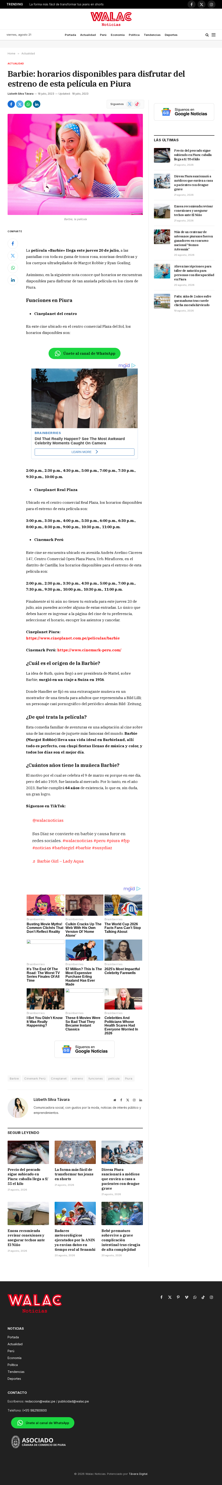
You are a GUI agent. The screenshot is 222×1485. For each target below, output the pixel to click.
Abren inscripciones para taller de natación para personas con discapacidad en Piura (194, 272)
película (114, 1078)
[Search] (207, 35)
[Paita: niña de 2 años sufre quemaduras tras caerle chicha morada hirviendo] (162, 301)
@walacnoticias (48, 820)
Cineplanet (59, 1078)
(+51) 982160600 (34, 1410)
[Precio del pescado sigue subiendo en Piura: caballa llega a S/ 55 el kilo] (28, 1152)
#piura (113, 840)
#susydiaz (102, 847)
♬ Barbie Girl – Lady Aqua (58, 861)
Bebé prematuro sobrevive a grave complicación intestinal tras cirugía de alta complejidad (120, 1240)
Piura (128, 1078)
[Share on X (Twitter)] (19, 104)
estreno (77, 1078)
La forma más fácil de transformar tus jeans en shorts (74, 1174)
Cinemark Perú (35, 1078)
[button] (84, 683)
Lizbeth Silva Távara (20, 93)
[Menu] (213, 35)
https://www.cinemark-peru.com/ (89, 650)
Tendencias (152, 35)
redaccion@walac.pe (40, 1401)
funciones (95, 1078)
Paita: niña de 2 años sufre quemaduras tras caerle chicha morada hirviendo (192, 300)
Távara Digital (138, 1473)
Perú (103, 35)
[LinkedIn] (13, 280)
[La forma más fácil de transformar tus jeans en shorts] (75, 1152)
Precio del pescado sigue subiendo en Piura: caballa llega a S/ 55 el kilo (28, 1176)
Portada (70, 35)
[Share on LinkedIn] (36, 104)
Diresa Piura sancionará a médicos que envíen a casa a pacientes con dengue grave (72, 4)
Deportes (171, 35)
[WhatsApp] (13, 268)
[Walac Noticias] (111, 19)
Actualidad (88, 35)
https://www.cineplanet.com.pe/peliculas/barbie (73, 638)
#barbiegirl (63, 847)
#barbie (83, 847)
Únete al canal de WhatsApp (89, 353)
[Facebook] (13, 243)
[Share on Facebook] (11, 104)
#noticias (41, 847)
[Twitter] (13, 256)
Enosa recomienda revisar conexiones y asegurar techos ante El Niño (26, 1238)
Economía (118, 35)
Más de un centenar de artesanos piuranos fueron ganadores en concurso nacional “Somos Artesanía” (193, 240)
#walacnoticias (77, 840)
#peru (99, 840)
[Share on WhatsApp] (28, 104)
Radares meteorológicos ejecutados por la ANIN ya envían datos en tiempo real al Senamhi (75, 1240)
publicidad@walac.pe (73, 1401)
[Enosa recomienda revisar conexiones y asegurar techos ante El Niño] (28, 1213)
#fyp (125, 840)
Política (134, 35)
